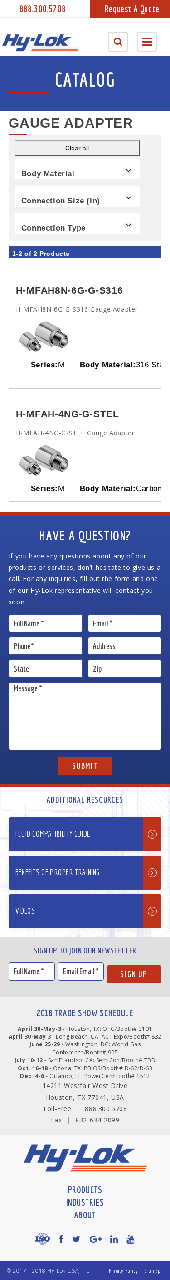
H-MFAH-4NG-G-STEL (67, 414)
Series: (44, 365)
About (85, 1215)
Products (85, 1189)
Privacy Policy (123, 1271)
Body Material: (108, 365)
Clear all (77, 148)
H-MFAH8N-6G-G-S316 (69, 290)
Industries (85, 1202)
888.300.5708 (42, 9)
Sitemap (153, 1271)
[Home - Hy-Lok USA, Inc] (40, 43)
